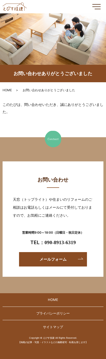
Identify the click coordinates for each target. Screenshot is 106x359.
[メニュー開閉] (96, 6)
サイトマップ (53, 327)
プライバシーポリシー (53, 313)
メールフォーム (53, 259)
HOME (7, 90)
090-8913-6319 (60, 242)
